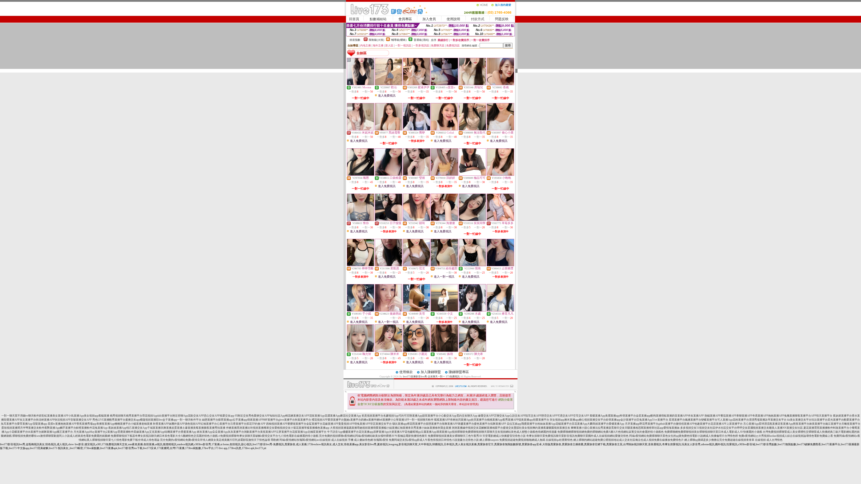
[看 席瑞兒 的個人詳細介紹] (472, 84)
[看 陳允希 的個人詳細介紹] (472, 350)
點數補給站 (378, 19)
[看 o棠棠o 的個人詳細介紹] (444, 84)
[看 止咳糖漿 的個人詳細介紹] (500, 265)
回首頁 (354, 19)
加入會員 (429, 19)
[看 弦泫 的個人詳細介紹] (416, 265)
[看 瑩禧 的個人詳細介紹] (416, 174)
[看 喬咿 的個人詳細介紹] (416, 129)
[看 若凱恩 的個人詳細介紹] (388, 265)
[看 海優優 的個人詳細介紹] (444, 219)
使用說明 (453, 19)
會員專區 (405, 19)
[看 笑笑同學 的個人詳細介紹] (472, 219)
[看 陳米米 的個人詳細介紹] (388, 350)
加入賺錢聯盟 (431, 372)
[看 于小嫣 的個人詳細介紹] (360, 310)
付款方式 (477, 19)
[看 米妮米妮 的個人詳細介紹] (360, 129)
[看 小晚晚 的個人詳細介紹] (500, 174)
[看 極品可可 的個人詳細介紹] (472, 174)
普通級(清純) (421, 39)
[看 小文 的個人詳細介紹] (444, 310)
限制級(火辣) (376, 39)
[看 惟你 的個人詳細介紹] (360, 219)
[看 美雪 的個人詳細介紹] (416, 310)
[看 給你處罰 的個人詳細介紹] (444, 265)
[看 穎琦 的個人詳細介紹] (416, 219)
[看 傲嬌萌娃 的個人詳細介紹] (388, 310)
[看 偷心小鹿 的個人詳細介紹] (500, 129)
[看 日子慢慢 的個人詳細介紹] (388, 219)
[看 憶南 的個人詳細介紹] (472, 265)
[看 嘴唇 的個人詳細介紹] (360, 174)
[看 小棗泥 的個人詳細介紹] (416, 350)
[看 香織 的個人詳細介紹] (500, 84)
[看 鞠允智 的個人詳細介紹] (360, 350)
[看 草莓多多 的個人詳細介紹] (500, 219)
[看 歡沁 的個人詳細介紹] (388, 84)
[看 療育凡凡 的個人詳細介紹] (500, 310)
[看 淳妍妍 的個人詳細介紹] (444, 174)
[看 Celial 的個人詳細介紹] (444, 129)
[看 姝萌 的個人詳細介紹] (444, 350)
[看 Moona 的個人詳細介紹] (360, 84)
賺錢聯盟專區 (459, 372)
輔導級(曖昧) (399, 39)
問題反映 (502, 19)
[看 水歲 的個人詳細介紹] (472, 310)
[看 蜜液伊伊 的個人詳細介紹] (416, 84)
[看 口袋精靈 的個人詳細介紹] (388, 174)
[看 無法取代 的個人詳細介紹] (472, 129)
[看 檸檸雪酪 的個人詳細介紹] (360, 265)
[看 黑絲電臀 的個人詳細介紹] (388, 129)
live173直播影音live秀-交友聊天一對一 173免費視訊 (431, 376)
